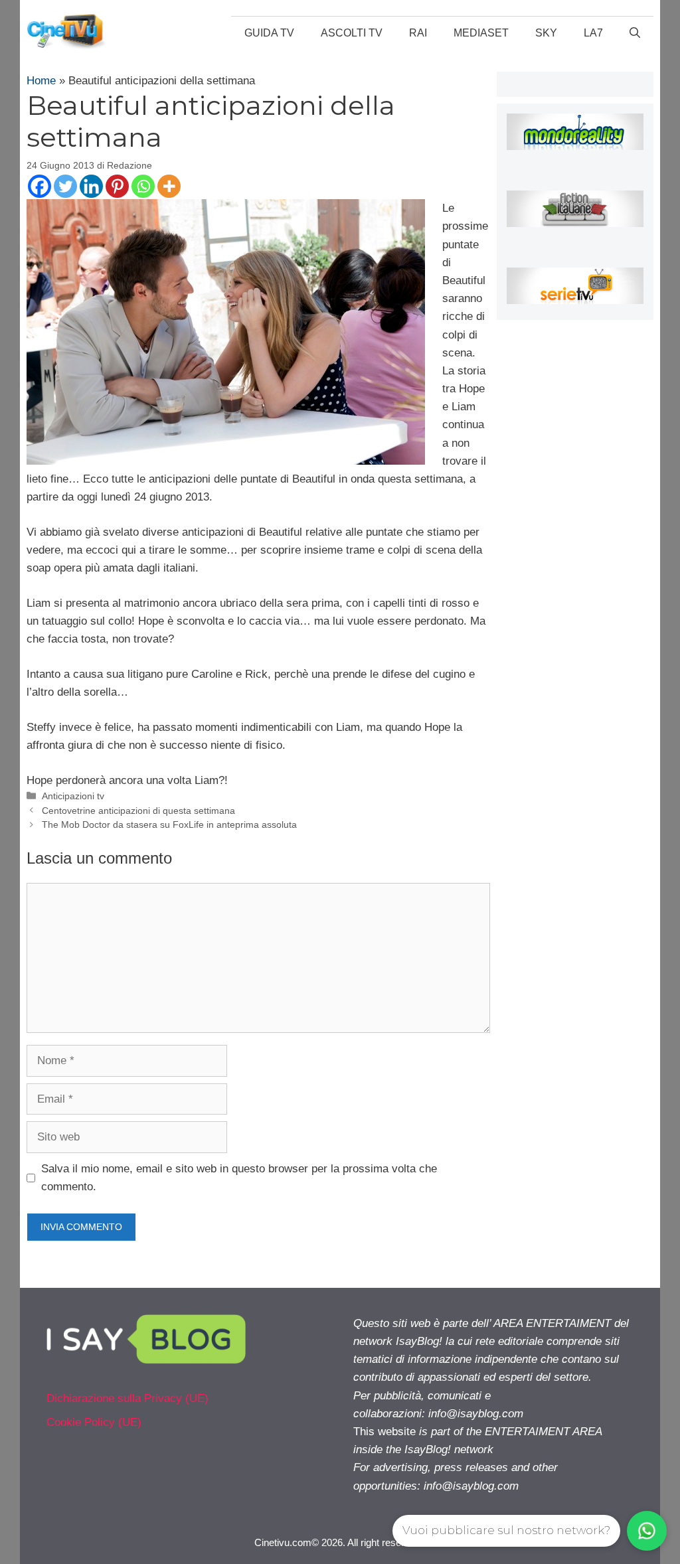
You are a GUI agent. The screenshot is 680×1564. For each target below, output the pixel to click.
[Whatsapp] (143, 186)
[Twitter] (65, 186)
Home (41, 80)
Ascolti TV (351, 33)
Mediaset (481, 33)
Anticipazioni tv (73, 796)
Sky (546, 33)
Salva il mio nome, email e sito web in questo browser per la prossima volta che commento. (239, 1177)
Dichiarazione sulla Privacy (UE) (127, 1398)
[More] (169, 186)
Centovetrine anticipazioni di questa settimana (138, 810)
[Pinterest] (117, 186)
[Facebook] (39, 186)
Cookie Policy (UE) (93, 1422)
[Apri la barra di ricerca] (634, 33)
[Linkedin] (91, 186)
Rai (418, 33)
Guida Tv (269, 33)
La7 (593, 33)
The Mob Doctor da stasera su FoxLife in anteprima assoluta (169, 824)
